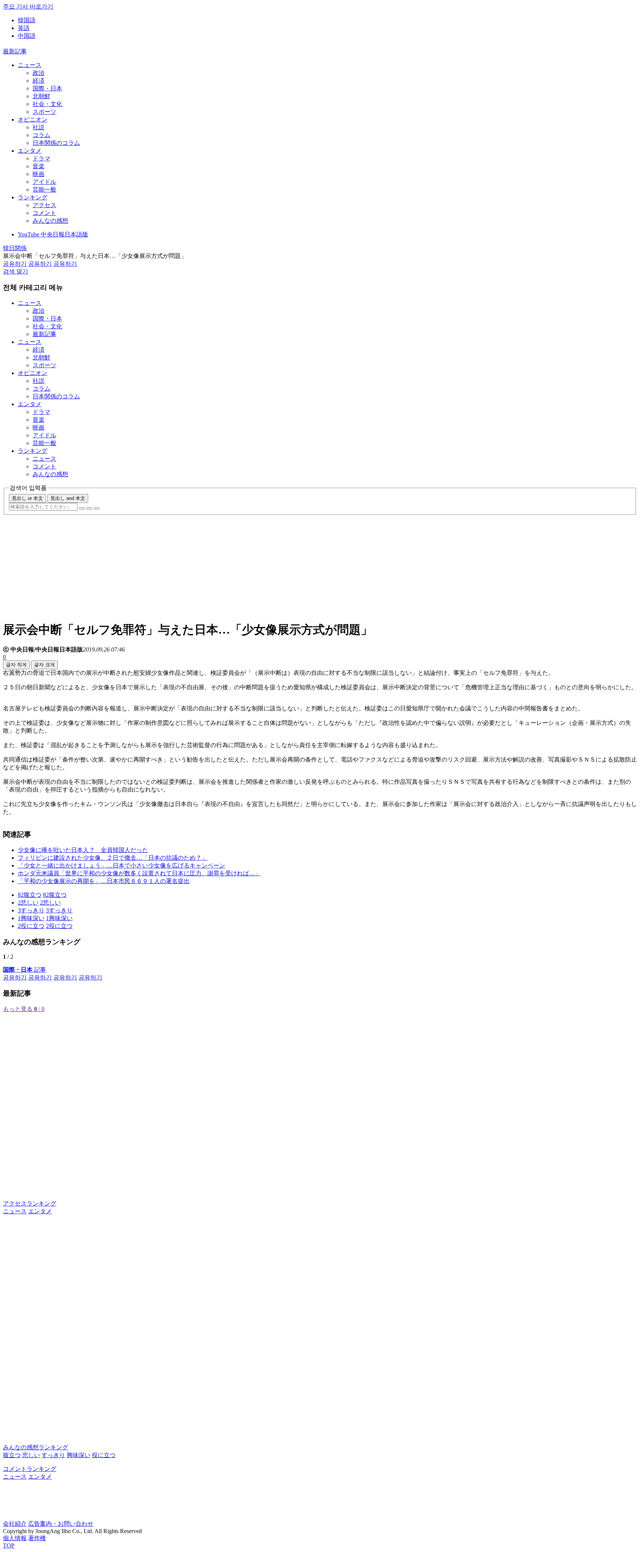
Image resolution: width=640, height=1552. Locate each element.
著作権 (37, 1538)
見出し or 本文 (27, 498)
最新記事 (15, 51)
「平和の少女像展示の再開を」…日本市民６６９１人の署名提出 (104, 881)
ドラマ (41, 158)
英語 (24, 28)
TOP (8, 1545)
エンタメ (29, 150)
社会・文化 (47, 104)
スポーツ (44, 112)
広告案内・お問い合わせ (60, 1524)
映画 (38, 174)
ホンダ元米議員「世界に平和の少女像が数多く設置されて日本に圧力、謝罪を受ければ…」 (139, 873)
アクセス (44, 205)
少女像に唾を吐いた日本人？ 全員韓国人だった (83, 850)
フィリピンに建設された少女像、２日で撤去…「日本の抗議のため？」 (112, 858)
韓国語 (27, 20)
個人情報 (15, 1538)
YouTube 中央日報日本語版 (53, 234)
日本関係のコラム (56, 143)
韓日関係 (15, 248)
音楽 (38, 166)
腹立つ (12, 1455)
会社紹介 (15, 1524)
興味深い (78, 1455)
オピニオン (32, 119)
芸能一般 (44, 189)
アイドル (44, 182)
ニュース (29, 65)
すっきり (53, 1455)
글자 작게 (16, 664)
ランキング (32, 197)
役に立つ (104, 1455)
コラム (41, 135)
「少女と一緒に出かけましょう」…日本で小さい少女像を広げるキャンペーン (121, 865)
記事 (24, 969)
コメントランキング (29, 1469)
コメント (44, 213)
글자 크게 (44, 664)
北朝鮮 (41, 96)
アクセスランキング (29, 1203)
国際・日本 (47, 88)
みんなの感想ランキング (35, 1447)
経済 (38, 80)
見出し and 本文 (67, 498)
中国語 (27, 36)
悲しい (31, 1455)
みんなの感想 (50, 221)
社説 (38, 127)
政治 (38, 73)
